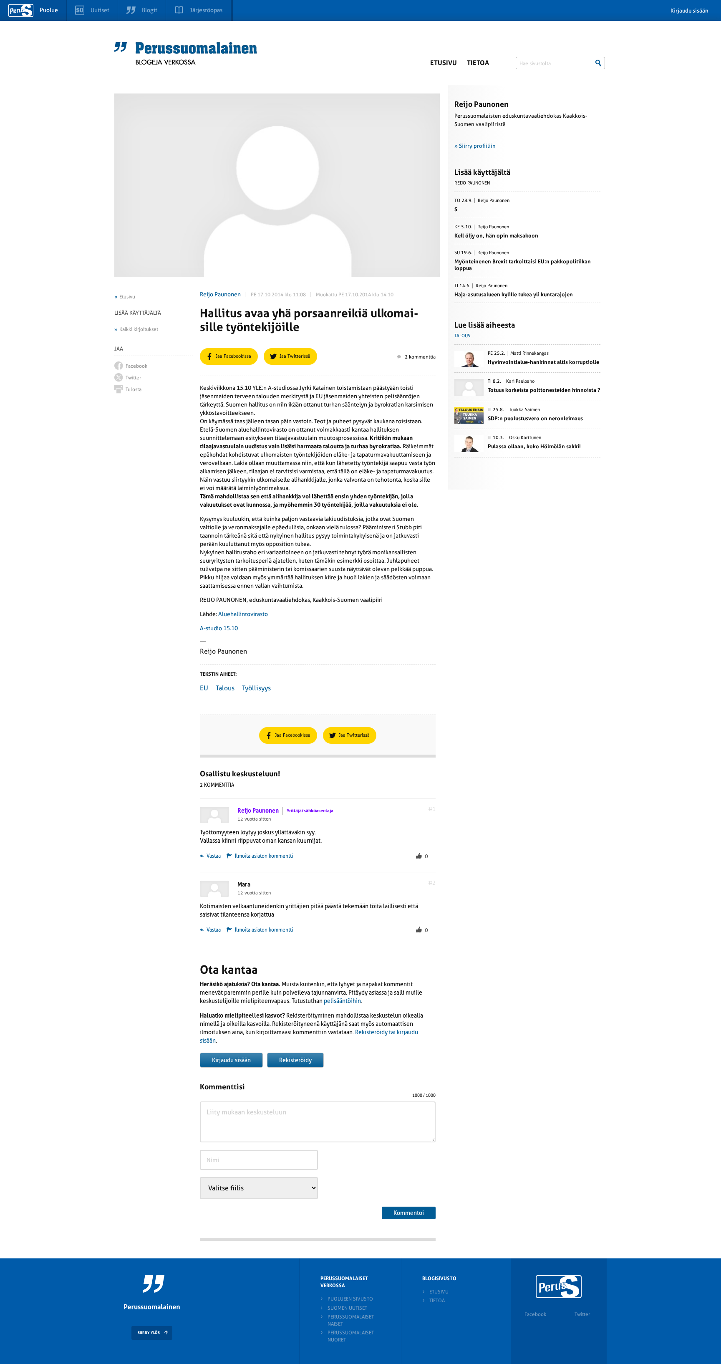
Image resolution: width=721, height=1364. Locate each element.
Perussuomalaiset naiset (351, 1320)
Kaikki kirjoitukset (138, 329)
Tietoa (478, 63)
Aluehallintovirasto (243, 614)
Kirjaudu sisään (689, 11)
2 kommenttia (420, 357)
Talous (225, 688)
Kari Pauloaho (520, 381)
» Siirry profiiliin (475, 146)
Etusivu (443, 63)
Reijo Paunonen (220, 294)
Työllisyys (256, 688)
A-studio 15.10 (219, 628)
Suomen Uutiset (347, 1308)
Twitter (582, 1314)
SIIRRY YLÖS (149, 1333)
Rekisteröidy (295, 1060)
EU (204, 688)
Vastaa (213, 856)
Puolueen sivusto (350, 1299)
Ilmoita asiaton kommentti (264, 856)
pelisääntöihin (342, 1001)
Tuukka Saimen (524, 409)
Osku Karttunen (525, 437)
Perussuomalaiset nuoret (351, 1336)
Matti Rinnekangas (529, 353)
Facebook (535, 1314)
